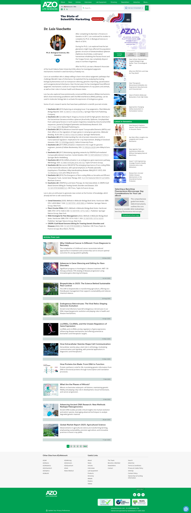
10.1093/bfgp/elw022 (67, 142)
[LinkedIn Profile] (58, 61)
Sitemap (131, 471)
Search (130, 460)
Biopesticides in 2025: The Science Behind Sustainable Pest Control (85, 284)
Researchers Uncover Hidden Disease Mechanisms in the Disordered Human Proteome (136, 177)
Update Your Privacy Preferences (59, 510)
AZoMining (67, 460)
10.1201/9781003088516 (73, 226)
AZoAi (66, 468)
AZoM (45, 460)
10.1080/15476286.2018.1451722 (72, 163)
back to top (140, 489)
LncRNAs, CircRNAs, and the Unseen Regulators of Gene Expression (83, 325)
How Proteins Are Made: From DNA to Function (82, 364)
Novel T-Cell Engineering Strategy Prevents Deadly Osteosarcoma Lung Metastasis (137, 164)
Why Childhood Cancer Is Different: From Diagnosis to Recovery (85, 244)
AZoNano (46, 463)
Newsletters (112, 465)
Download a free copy (131, 215)
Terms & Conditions (134, 465)
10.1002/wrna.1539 (55, 173)
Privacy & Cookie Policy (135, 468)
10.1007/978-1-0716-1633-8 (93, 218)
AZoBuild (46, 473)
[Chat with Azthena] (186, 509)
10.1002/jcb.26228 (89, 147)
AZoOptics (46, 471)
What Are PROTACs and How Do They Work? (138, 72)
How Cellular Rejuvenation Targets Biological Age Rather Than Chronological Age (138, 62)
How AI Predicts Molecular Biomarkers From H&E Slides (138, 96)
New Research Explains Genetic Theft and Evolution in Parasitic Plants (138, 127)
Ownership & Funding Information (135, 477)
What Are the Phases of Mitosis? (75, 384)
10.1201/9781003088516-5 (57, 188)
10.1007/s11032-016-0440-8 (73, 135)
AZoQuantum (68, 465)
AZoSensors (68, 463)
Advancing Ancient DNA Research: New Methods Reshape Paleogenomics (82, 405)
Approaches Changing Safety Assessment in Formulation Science (136, 109)
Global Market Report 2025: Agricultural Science (83, 425)
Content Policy (132, 473)
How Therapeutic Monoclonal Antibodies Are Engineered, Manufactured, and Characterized (138, 86)
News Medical (69, 471)
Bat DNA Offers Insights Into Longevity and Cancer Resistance (138, 139)
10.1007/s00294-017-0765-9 (98, 155)
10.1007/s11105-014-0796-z (74, 112)
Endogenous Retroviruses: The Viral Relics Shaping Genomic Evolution (83, 304)
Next (85, 446)
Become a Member (114, 463)
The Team (111, 460)
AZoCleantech (47, 468)
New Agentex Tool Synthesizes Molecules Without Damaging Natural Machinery (138, 152)
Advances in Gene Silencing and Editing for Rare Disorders (82, 264)
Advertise (131, 463)
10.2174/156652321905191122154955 (95, 178)
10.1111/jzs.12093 (54, 127)
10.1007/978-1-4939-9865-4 (76, 203)
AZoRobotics (47, 465)
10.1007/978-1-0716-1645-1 (80, 211)
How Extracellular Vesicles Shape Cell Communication (85, 344)
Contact (110, 468)
